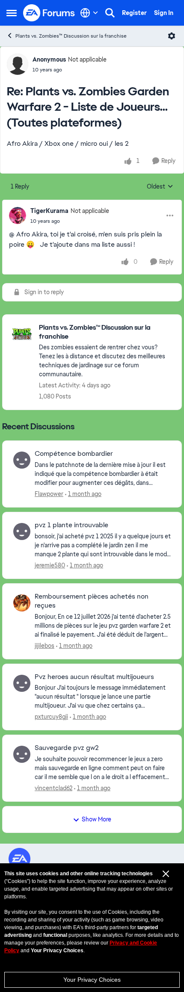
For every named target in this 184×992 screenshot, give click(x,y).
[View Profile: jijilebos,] (21, 602)
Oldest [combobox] (160, 187)
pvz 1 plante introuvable (71, 525)
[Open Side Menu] (11, 12)
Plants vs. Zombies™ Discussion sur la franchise (71, 35)
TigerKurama (49, 211)
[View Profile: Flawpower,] (21, 460)
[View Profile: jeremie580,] (21, 531)
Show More (96, 819)
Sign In (163, 13)
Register (134, 13)
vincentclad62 (53, 788)
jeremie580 (50, 565)
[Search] (110, 13)
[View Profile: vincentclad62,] (21, 754)
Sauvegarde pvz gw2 (67, 748)
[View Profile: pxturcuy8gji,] (21, 683)
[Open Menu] (172, 36)
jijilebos (44, 646)
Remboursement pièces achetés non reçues (91, 601)
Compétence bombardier (74, 453)
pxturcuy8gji (51, 716)
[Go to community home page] (49, 12)
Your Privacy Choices (92, 979)
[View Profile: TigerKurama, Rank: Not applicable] (17, 215)
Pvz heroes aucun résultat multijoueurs (94, 677)
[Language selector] (89, 12)
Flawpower (49, 494)
